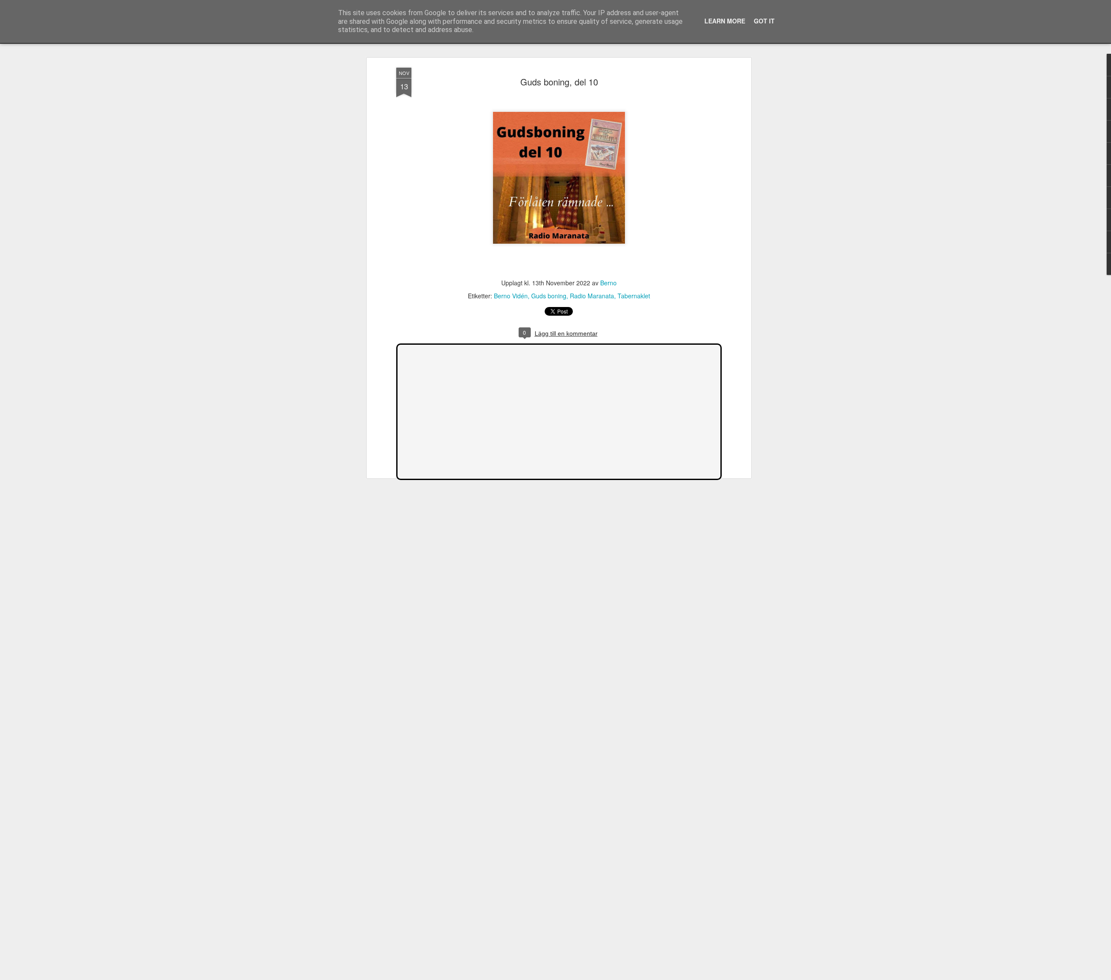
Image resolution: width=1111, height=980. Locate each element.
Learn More (724, 20)
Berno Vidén (511, 296)
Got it (764, 20)
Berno (608, 283)
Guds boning (548, 296)
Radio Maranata (592, 296)
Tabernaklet (634, 296)
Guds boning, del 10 (559, 81)
